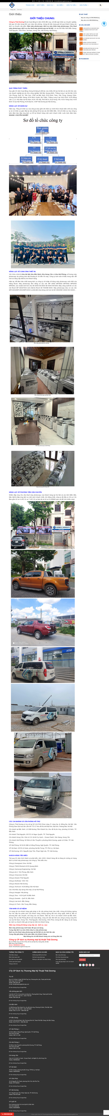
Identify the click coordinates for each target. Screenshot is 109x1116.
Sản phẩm (83, 5)
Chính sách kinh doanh (15, 961)
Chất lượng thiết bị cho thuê (39, 955)
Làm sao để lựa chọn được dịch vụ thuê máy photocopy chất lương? (89, 30)
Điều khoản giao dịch (14, 957)
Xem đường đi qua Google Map (18, 987)
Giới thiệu (41, 5)
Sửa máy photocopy (61, 959)
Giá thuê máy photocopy (38, 957)
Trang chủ (30, 5)
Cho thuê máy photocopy (62, 957)
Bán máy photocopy (61, 955)
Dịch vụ (50, 5)
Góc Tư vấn (71, 5)
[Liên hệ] (104, 23)
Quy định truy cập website (15, 959)
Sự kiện (60, 5)
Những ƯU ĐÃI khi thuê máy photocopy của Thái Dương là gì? (88, 44)
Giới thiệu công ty (13, 955)
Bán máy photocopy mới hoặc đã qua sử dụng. (26, 928)
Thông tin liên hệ (13, 963)
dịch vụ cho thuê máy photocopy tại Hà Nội (37, 28)
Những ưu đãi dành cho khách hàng (41, 959)
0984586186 (7, 1114)
